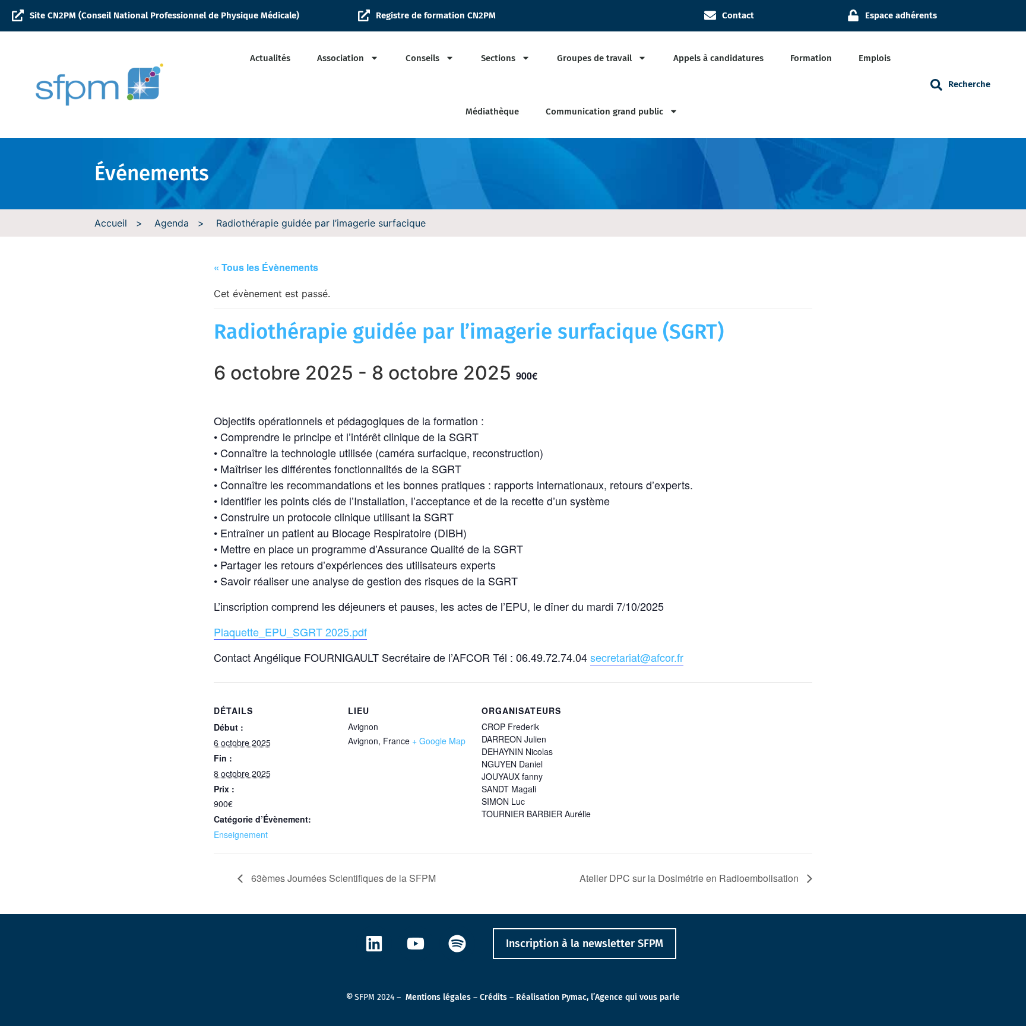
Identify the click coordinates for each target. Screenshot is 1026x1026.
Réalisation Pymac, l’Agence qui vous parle (598, 997)
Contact (738, 15)
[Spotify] (457, 943)
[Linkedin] (374, 943)
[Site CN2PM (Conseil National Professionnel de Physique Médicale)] (18, 15)
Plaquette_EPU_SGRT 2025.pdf (290, 631)
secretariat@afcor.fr (636, 657)
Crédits (493, 997)
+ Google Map (439, 741)
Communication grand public (604, 111)
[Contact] (710, 15)
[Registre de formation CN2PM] (364, 15)
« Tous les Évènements (266, 267)
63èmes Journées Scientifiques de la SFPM (342, 878)
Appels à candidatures (718, 58)
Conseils (422, 58)
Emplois (875, 58)
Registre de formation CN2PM (436, 15)
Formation (811, 58)
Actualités (270, 58)
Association (340, 58)
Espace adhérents (901, 15)
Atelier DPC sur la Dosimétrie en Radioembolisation (690, 878)
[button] (936, 85)
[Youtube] (415, 943)
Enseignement (241, 834)
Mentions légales (438, 997)
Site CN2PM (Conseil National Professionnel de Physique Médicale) (164, 15)
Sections (498, 58)
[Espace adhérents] (853, 15)
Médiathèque (492, 111)
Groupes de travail (594, 58)
